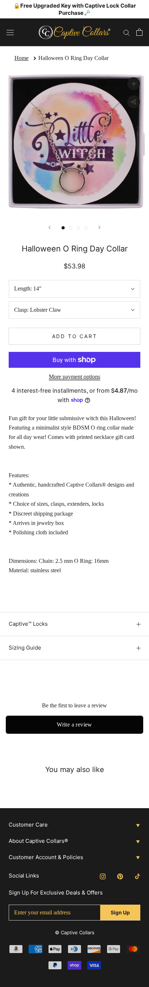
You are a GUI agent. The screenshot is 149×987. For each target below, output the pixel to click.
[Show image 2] (70, 227)
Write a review (74, 724)
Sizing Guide (25, 647)
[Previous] (49, 227)
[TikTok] (137, 876)
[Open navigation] (10, 32)
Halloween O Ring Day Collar (73, 58)
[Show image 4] (86, 227)
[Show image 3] (78, 227)
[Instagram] (103, 876)
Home (21, 58)
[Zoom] (133, 83)
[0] (139, 32)
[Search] (126, 32)
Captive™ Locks (28, 623)
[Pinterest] (120, 876)
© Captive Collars (74, 932)
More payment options (74, 377)
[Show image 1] (63, 227)
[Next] (99, 227)
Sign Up (120, 912)
